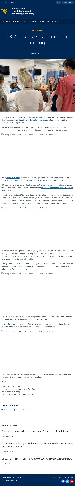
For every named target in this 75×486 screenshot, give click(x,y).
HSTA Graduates (52, 21)
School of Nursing (13, 178)
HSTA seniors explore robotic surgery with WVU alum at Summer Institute (37, 459)
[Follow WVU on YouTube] (72, 481)
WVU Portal (52, 477)
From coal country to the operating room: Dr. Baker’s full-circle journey (36, 431)
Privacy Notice (5, 477)
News (42, 21)
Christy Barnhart (8, 324)
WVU (2, 2)
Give (58, 2)
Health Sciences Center (39, 120)
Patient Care (67, 2)
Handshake (58, 477)
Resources (33, 21)
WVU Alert (64, 477)
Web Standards (21, 477)
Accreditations (12, 477)
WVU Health (11, 2)
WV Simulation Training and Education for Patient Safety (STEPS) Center (35, 180)
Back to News (37, 31)
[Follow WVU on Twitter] (67, 481)
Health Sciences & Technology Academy (37, 117)
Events (24, 21)
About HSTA (5, 21)
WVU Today (71, 477)
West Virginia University (19, 120)
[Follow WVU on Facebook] (63, 481)
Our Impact (16, 21)
